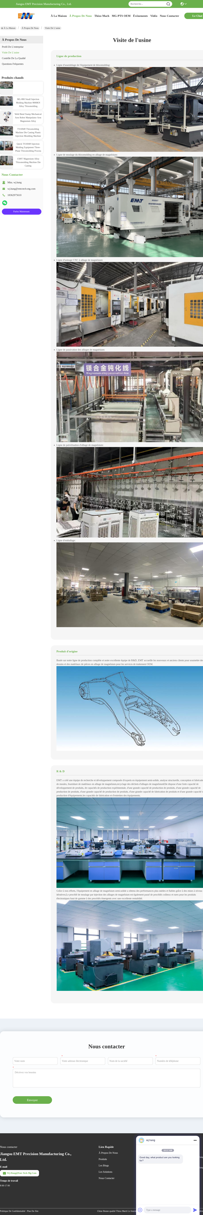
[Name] (168, 4)
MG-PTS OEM (121, 15)
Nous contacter (106, 1178)
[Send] (195, 1209)
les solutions (105, 1171)
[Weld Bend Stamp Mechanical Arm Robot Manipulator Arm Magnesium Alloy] (6, 116)
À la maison (59, 15)
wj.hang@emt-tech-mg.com (21, 188)
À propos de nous (80, 15)
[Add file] (140, 1209)
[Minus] (195, 1140)
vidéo (153, 15)
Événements (140, 15)
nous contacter (169, 15)
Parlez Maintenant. (21, 211)
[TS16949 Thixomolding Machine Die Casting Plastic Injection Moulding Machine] (6, 130)
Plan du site (32, 1211)
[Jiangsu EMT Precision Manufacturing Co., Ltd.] (33, 16)
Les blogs (104, 1165)
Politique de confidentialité (12, 1211)
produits (103, 1159)
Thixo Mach (101, 15)
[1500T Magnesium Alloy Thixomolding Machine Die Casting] (6, 160)
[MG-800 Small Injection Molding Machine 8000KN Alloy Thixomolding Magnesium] (6, 101)
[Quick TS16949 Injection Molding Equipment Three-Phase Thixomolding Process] (6, 145)
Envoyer (32, 1100)
